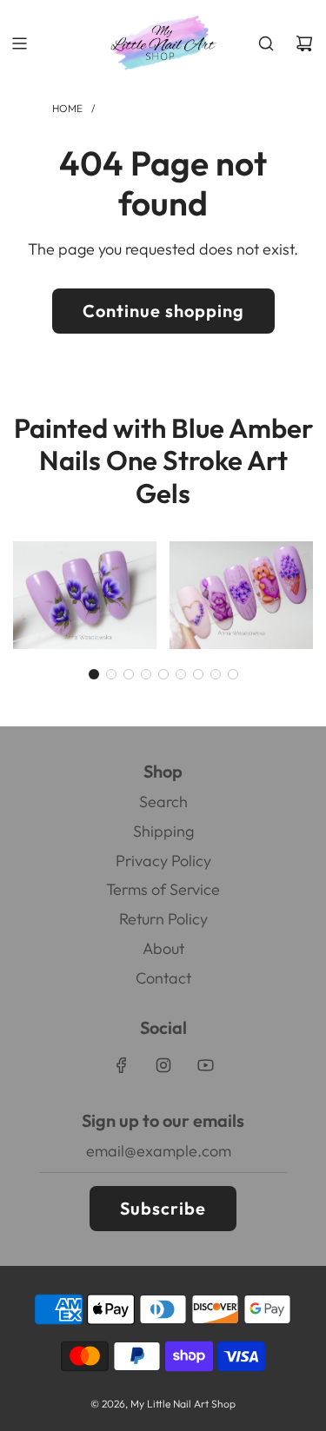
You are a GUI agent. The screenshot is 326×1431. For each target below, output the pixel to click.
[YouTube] (205, 1065)
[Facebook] (122, 1065)
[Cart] (304, 43)
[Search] (266, 43)
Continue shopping (163, 310)
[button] (94, 674)
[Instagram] (163, 1065)
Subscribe (163, 1208)
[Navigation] (19, 43)
